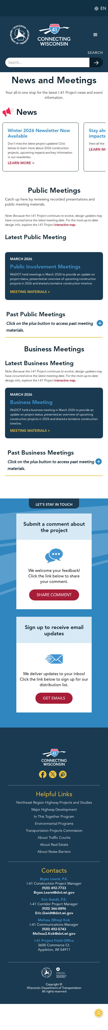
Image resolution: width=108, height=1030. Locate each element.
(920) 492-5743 (54, 929)
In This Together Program (54, 816)
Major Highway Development (54, 809)
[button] (101, 9)
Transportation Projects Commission (54, 831)
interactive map (64, 225)
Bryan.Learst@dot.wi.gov (54, 892)
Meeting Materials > (30, 292)
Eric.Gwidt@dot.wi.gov (54, 913)
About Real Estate (54, 845)
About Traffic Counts (54, 838)
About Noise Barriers (54, 852)
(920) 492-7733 (54, 888)
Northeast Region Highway (54, 802)
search (95, 53)
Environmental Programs (54, 824)
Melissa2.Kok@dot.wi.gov (54, 934)
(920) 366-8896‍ (54, 908)
